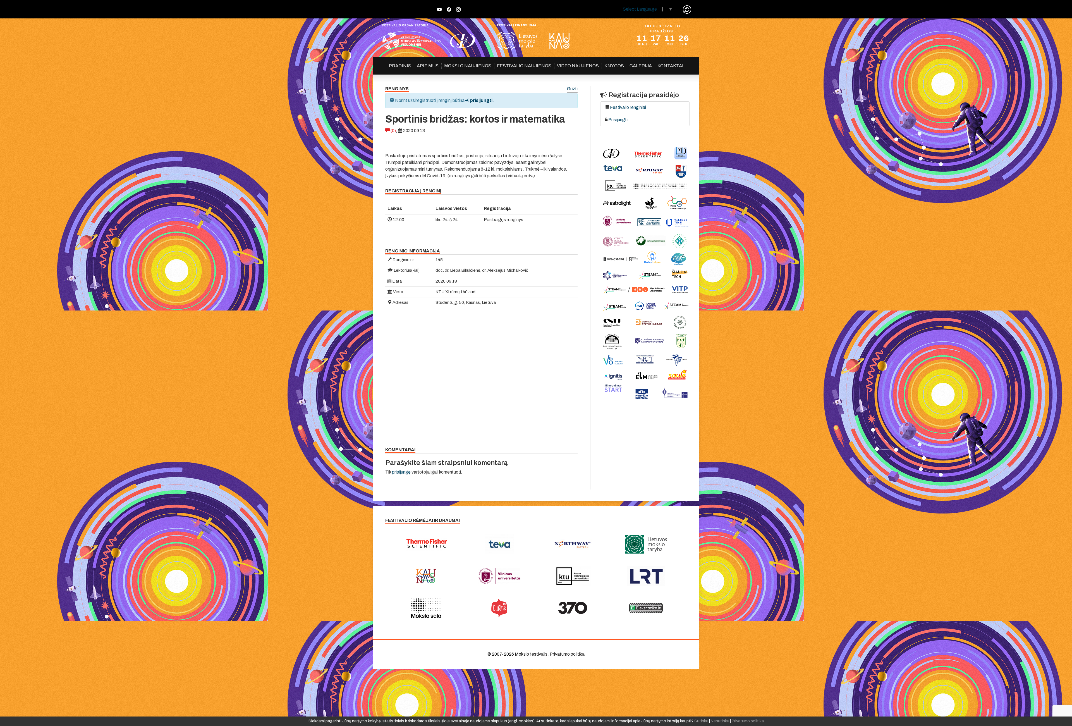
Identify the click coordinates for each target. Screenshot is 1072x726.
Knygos (614, 65)
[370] (572, 607)
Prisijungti (618, 119)
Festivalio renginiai (628, 107)
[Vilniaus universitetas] (499, 576)
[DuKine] (499, 607)
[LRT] (646, 576)
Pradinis (400, 65)
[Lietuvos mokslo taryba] (646, 544)
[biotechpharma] (572, 544)
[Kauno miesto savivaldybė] (426, 576)
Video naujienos (578, 65)
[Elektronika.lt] (646, 607)
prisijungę (401, 472)
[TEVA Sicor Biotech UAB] (499, 544)
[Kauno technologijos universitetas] (572, 576)
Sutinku (701, 721)
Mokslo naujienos (467, 65)
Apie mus (428, 65)
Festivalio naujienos (524, 65)
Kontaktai (670, 65)
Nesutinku (720, 721)
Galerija (641, 65)
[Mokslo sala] (426, 607)
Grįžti (572, 89)
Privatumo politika (567, 654)
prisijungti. (481, 100)
